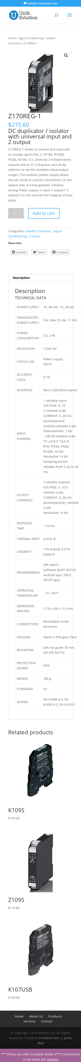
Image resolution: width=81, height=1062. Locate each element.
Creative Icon (49, 1038)
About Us (36, 1016)
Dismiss (52, 1059)
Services (29, 1021)
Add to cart (44, 213)
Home (12, 38)
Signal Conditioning (31, 38)
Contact (47, 1021)
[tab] (40, 278)
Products (55, 1016)
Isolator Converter (38, 231)
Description (21, 278)
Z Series (34, 236)
